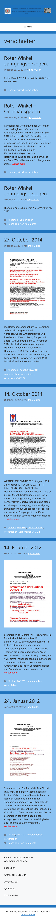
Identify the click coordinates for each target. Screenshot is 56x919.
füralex (11, 681)
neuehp (24, 370)
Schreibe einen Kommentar (22, 224)
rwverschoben (12, 374)
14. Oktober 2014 (23, 394)
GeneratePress (28, 914)
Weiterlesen (18, 163)
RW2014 (33, 370)
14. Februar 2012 (22, 547)
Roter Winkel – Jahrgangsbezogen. (26, 61)
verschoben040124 (14, 378)
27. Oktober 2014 (23, 240)
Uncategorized (16, 90)
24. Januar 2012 (22, 701)
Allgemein (13, 219)
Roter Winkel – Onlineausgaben (22, 108)
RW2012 (21, 681)
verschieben (31, 90)
